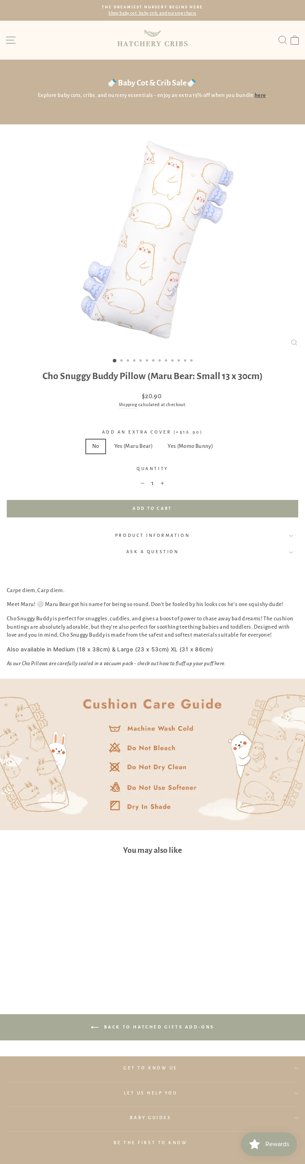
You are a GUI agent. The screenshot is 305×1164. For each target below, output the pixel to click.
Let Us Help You (151, 1093)
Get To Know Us (150, 1068)
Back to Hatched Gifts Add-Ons (158, 1026)
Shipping (128, 404)
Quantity (152, 469)
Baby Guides (151, 1118)
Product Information (152, 535)
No (95, 446)
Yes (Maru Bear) (133, 446)
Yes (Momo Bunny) (190, 446)
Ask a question (152, 552)
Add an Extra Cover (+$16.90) (152, 432)
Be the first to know (151, 1143)
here (219, 663)
